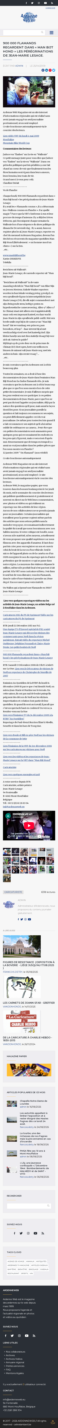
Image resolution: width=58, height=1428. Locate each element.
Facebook (42, 70)
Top (53, 1423)
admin (19, 66)
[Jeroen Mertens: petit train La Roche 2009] (24, 852)
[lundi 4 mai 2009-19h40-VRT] (33, 869)
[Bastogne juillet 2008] (7, 852)
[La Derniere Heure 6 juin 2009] (50, 869)
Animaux (30, 1261)
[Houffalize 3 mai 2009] (15, 869)
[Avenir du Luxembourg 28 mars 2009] (33, 852)
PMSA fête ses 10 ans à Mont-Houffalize (32, 1152)
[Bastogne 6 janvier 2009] (15, 861)
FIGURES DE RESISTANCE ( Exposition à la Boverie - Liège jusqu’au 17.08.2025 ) (29, 965)
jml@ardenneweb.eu (14, 806)
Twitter (53, 70)
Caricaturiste (9, 767)
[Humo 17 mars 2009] (42, 852)
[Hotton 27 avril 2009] (50, 861)
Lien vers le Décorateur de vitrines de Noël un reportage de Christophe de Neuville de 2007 (28, 672)
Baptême (12, 1269)
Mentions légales (15, 1373)
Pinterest (50, 70)
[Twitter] (32, 3)
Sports (24, 1273)
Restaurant (13, 1273)
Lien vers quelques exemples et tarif (21, 774)
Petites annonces (15, 1366)
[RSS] (52, 3)
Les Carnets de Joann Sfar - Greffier (29, 1002)
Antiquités (41, 1261)
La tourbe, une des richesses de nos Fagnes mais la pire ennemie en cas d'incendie (35, 1137)
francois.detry (12, 972)
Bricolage (33, 1269)
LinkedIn (46, 70)
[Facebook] (26, 3)
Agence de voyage (16, 1261)
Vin (31, 1273)
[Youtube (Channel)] (45, 3)
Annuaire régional (15, 1362)
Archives (10, 1355)
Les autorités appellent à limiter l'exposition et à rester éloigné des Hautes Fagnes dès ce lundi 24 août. (34, 1118)
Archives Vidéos (14, 1359)
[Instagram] (38, 3)
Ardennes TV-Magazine (18, 1265)
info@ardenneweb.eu (14, 1399)
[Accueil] (29, 22)
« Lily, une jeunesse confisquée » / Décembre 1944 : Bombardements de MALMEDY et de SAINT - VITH (34, 1168)
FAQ (8, 1369)
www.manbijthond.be (14, 255)
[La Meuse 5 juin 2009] (42, 869)
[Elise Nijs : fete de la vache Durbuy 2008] (7, 861)
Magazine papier (29, 1070)
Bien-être (22, 1269)
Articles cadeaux (39, 1265)
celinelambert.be (22, 1424)
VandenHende (12, 1006)
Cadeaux (44, 1269)
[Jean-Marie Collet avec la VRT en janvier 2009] (7, 878)
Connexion (50, 8)
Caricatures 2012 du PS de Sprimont (21, 615)
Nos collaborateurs (15, 1351)
